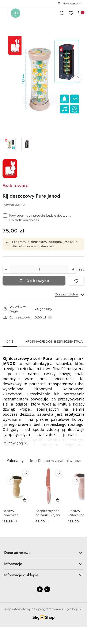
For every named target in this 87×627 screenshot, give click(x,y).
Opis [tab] (10, 341)
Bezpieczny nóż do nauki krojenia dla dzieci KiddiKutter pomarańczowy (48, 513)
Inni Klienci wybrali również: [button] (55, 461)
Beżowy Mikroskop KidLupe (11, 513)
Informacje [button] (13, 564)
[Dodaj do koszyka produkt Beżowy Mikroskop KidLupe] (25, 500)
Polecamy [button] (15, 461)
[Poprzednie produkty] (10, 480)
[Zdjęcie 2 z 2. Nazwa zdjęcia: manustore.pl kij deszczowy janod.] (26, 144)
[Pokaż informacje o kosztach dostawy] (50, 317)
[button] (77, 77)
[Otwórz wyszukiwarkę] (62, 13)
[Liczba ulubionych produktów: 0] (70, 13)
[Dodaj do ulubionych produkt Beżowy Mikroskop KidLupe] (25, 473)
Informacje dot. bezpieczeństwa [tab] (53, 341)
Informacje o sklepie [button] (21, 575)
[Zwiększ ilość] (73, 269)
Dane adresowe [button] (17, 552)
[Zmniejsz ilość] (6, 269)
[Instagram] (47, 589)
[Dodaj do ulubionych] (76, 280)
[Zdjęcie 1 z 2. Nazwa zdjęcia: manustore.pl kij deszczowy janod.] (10, 144)
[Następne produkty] (76, 480)
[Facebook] (40, 589)
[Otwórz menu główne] (5, 13)
